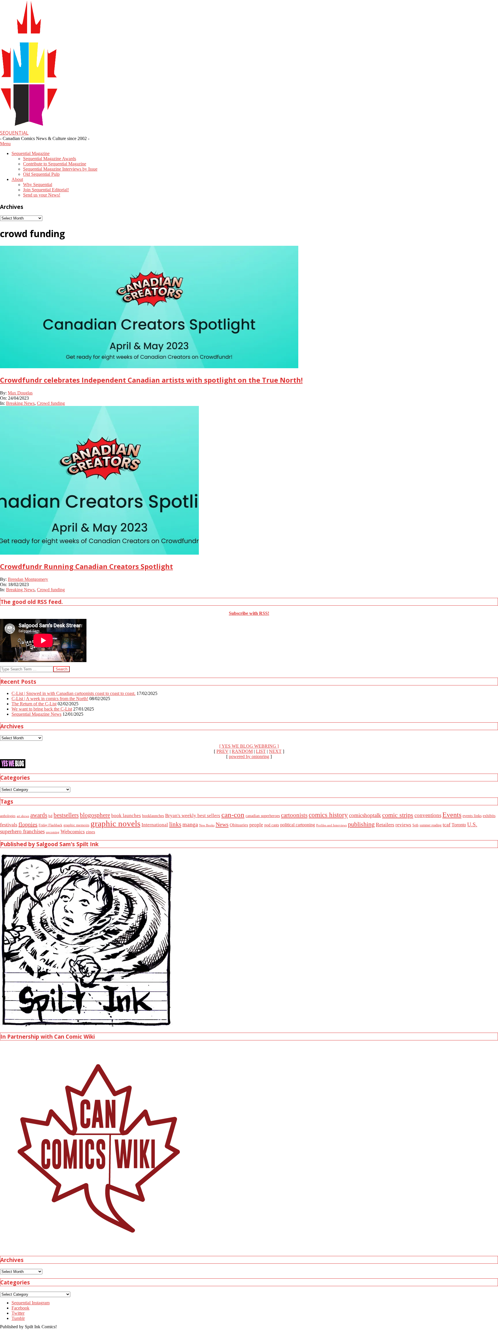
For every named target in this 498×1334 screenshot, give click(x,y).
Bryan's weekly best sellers (192, 815)
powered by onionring (249, 756)
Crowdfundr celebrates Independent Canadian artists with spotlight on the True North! (151, 380)
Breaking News (20, 403)
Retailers (385, 824)
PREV (222, 751)
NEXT (275, 751)
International (155, 824)
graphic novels (115, 823)
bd (50, 816)
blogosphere (95, 815)
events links (472, 816)
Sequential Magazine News (36, 714)
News (222, 824)
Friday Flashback (50, 825)
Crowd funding (51, 403)
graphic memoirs (76, 825)
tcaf (446, 824)
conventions (427, 815)
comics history (328, 815)
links (175, 824)
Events (451, 815)
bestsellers (66, 815)
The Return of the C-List (34, 703)
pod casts (271, 825)
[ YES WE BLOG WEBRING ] (249, 746)
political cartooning (297, 824)
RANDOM (242, 751)
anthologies (8, 816)
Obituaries (239, 825)
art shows (23, 816)
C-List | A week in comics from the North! (50, 698)
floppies (27, 824)
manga (190, 824)
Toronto (459, 824)
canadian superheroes (263, 816)
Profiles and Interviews (331, 825)
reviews (403, 824)
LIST (261, 751)
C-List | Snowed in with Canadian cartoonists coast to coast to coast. (73, 693)
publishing (361, 824)
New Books (206, 825)
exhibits (489, 815)
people (256, 824)
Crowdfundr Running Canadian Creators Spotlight (86, 566)
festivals (8, 824)
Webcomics (73, 831)
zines (90, 832)
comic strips (397, 815)
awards (38, 815)
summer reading (431, 825)
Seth (415, 825)
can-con (232, 815)
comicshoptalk (365, 815)
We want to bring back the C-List (42, 708)
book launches (126, 815)
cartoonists (294, 815)
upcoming (52, 832)
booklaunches (153, 815)
